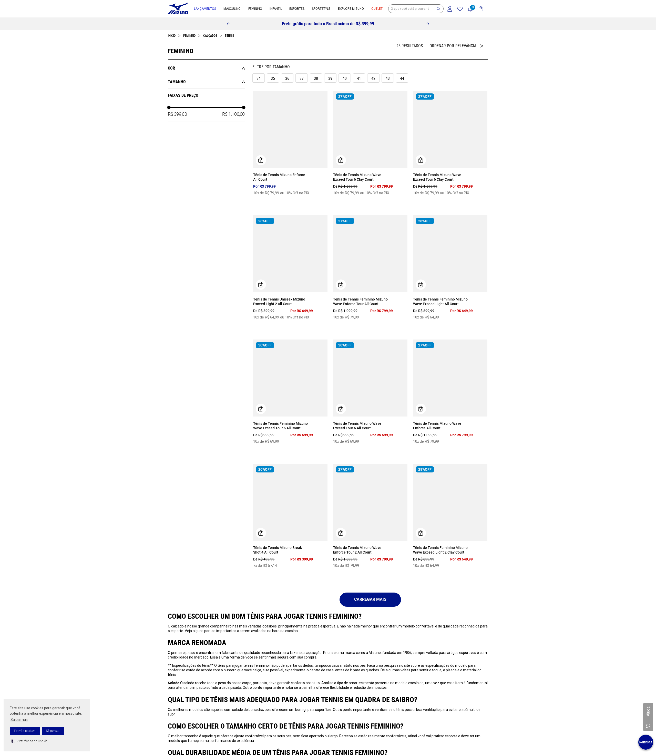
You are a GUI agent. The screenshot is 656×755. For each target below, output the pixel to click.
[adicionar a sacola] (261, 160)
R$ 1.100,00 (233, 114)
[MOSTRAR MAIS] (370, 600)
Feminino (189, 35)
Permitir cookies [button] (24, 731)
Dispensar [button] (52, 731)
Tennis (229, 35)
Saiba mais (19, 720)
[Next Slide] (427, 24)
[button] (29, 741)
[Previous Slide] (228, 24)
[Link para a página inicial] (172, 35)
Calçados (210, 35)
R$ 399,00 (177, 114)
